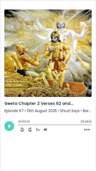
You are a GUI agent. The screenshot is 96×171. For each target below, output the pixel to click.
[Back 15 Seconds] (22, 129)
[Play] (9, 126)
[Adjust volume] (45, 129)
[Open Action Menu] (87, 130)
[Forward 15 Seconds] (30, 129)
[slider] (19, 125)
